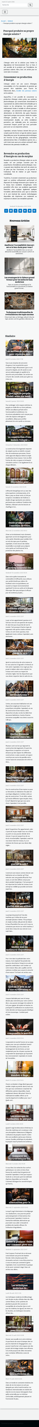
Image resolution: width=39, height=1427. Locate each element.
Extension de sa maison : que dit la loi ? (19, 652)
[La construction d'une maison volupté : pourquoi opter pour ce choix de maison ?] (19, 433)
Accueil (3, 21)
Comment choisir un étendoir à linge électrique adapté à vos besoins (19, 1077)
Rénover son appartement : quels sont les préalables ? (19, 820)
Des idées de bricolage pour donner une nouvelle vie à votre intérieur (19, 1332)
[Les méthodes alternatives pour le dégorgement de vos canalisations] (19, 1196)
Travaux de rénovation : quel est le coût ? (20, 862)
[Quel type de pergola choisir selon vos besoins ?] (19, 390)
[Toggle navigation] (5, 12)
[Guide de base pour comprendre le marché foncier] (19, 1027)
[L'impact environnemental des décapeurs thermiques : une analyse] (19, 561)
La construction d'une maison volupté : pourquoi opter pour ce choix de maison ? (19, 441)
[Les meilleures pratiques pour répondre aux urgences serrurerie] (19, 347)
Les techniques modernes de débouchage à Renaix (19, 1288)
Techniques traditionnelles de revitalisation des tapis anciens (19, 313)
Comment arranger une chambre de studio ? (19, 610)
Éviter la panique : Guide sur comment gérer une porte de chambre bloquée (19, 1246)
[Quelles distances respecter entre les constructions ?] (19, 730)
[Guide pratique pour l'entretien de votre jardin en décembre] (19, 519)
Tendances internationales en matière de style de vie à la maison (19, 1375)
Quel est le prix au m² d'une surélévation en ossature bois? (19, 989)
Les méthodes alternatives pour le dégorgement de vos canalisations (19, 1204)
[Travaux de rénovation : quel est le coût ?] (19, 857)
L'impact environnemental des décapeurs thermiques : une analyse (19, 569)
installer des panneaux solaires (26, 91)
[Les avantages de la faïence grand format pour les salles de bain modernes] (19, 266)
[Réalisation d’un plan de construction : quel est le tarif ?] (19, 774)
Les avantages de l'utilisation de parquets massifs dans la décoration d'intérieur (19, 1120)
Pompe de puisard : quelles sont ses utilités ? (19, 905)
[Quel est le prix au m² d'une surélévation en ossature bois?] (19, 983)
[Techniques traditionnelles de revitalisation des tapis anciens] (19, 301)
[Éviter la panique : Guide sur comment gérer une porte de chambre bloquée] (19, 1238)
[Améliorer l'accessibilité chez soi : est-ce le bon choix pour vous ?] (19, 233)
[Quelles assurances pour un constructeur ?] (19, 688)
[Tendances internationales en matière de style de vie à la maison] (19, 1367)
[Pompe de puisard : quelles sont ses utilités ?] (19, 899)
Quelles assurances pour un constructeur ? (19, 693)
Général (10, 21)
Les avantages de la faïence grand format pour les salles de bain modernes (19, 279)
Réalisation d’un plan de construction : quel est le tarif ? (20, 780)
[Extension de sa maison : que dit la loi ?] (19, 647)
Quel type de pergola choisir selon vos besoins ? (19, 396)
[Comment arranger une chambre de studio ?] (19, 605)
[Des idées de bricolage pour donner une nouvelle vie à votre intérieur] (19, 1324)
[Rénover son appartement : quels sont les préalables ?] (19, 814)
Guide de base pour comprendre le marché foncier (19, 1033)
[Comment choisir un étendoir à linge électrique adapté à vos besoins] (19, 1069)
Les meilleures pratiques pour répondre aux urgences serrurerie (19, 353)
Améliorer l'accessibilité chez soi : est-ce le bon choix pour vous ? (19, 246)
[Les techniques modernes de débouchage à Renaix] (19, 1281)
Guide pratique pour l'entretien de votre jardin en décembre (19, 525)
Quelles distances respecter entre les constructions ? (19, 736)
